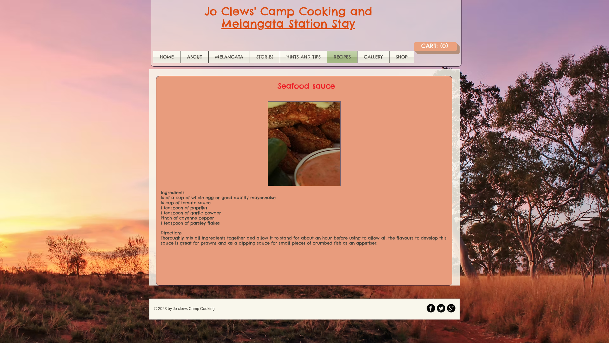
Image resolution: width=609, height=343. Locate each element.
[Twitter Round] (441, 308)
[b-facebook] (431, 308)
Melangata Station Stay (288, 23)
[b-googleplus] (451, 308)
